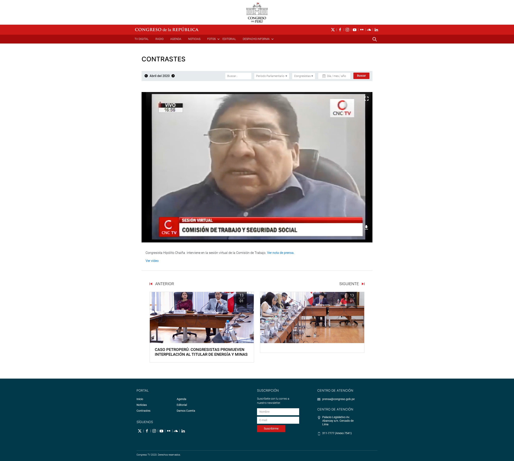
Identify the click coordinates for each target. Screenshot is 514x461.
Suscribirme (271, 428)
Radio (159, 39)
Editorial (229, 39)
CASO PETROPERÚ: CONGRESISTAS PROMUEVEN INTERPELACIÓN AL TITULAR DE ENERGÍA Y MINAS (201, 352)
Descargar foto (353, 227)
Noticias (194, 39)
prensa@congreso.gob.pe (338, 399)
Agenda (175, 39)
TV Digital (142, 39)
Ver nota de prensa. (280, 253)
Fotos (211, 39)
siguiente (349, 283)
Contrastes (143, 410)
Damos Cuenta (186, 410)
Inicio (140, 399)
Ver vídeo (152, 261)
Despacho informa (256, 39)
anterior (164, 283)
